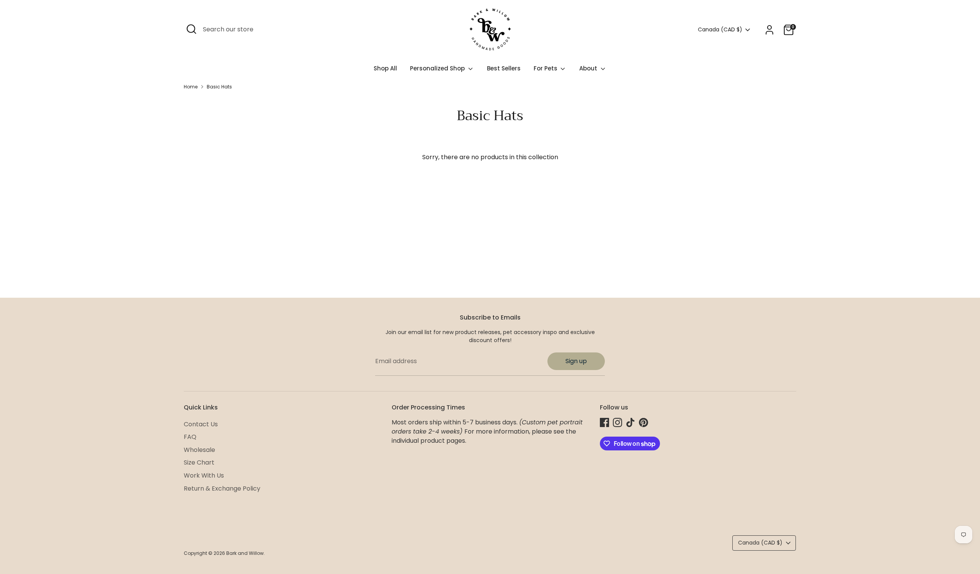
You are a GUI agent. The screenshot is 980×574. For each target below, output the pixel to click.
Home (191, 86)
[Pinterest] (643, 422)
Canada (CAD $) (720, 29)
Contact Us (201, 424)
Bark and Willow (245, 553)
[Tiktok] (630, 422)
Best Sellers (504, 68)
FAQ (190, 436)
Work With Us (204, 475)
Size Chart (199, 462)
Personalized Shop (438, 68)
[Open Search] (191, 29)
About (589, 68)
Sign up (576, 361)
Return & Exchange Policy (222, 488)
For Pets (546, 68)
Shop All (385, 68)
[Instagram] (617, 422)
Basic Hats (219, 86)
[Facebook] (604, 422)
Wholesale (199, 449)
